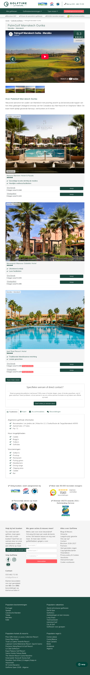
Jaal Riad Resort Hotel (16, 351)
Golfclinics (50, 613)
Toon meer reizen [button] (13, 380)
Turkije (7, 615)
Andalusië (50, 646)
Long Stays (51, 617)
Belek (49, 644)
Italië (7, 620)
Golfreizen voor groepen (56, 627)
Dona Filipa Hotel (11, 639)
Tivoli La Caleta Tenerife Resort (17, 642)
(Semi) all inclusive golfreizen (57, 608)
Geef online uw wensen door (17, 550)
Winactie (63, 534)
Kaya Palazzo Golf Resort (15, 651)
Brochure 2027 (11, 16)
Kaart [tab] (24, 412)
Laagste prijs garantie (68, 536)
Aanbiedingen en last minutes (74, 11)
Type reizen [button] (52, 11)
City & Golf (51, 624)
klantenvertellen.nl (12, 590)
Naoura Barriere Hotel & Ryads (20, 176)
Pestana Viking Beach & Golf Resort (19, 646)
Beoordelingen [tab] (55, 412)
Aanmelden (41, 561)
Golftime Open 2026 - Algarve (16, 667)
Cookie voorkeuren (67, 562)
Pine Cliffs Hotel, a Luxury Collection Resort (21, 637)
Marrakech (20, 28)
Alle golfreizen (11, 11)
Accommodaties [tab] (37, 412)
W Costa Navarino (12, 665)
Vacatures (64, 557)
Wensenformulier (66, 560)
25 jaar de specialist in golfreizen (31, 16)
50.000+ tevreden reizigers (55, 16)
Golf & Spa (51, 610)
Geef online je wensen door (45, 403)
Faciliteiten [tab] (13, 412)
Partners (63, 546)
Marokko (11, 28)
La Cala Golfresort (12, 649)
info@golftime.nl (11, 577)
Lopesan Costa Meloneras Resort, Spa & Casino (23, 644)
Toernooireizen (52, 620)
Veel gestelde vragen (68, 548)
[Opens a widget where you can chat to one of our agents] (82, 664)
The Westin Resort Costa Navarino (18, 656)
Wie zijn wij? (65, 539)
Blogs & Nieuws (66, 532)
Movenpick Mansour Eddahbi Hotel (21, 263)
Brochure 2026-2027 (68, 543)
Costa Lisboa (52, 637)
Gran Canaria (52, 642)
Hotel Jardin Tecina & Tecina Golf (17, 658)
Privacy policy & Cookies (69, 555)
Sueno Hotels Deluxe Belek (15, 653)
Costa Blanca (52, 639)
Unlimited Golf (52, 622)
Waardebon (64, 553)
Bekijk (72, 188)
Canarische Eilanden (13, 613)
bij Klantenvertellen (77, 16)
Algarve (50, 649)
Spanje (8, 610)
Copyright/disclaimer (68, 550)
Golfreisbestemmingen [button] (32, 11)
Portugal (8, 608)
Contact (63, 541)
